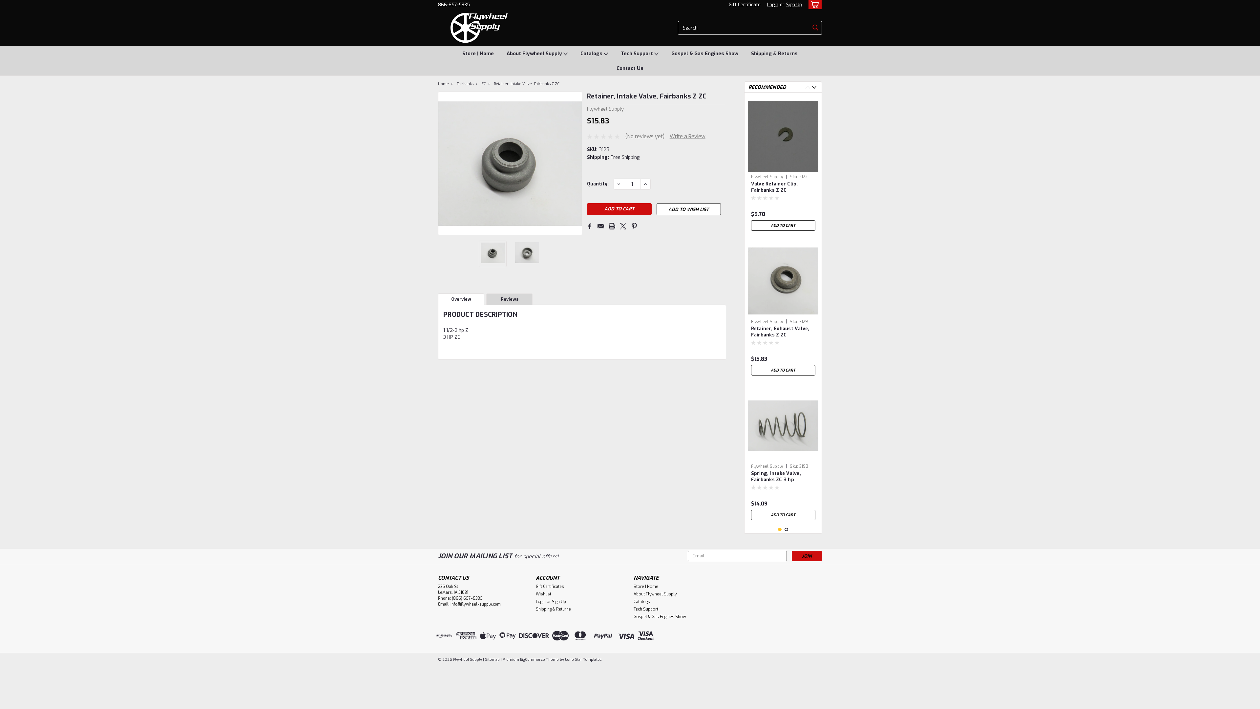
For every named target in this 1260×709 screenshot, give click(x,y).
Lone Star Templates (583, 659)
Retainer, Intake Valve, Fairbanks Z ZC (526, 83)
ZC (483, 83)
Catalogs (592, 53)
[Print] (612, 226)
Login (772, 5)
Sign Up (794, 5)
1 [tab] (780, 529)
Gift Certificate (745, 5)
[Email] (601, 226)
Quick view (783, 456)
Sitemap (492, 659)
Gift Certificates (550, 586)
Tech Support (637, 53)
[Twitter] (623, 226)
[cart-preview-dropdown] (813, 4)
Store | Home (478, 53)
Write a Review (687, 136)
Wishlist (543, 594)
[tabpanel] (783, 166)
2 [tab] (786, 529)
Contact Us (630, 68)
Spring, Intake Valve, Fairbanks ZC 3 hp (776, 476)
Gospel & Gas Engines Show (704, 53)
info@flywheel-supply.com (476, 604)
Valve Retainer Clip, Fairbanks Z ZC (774, 187)
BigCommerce (532, 659)
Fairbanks (465, 83)
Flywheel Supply (767, 177)
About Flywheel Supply (535, 53)
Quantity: (598, 184)
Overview (461, 299)
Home (443, 83)
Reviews (509, 299)
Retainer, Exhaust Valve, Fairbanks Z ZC (780, 332)
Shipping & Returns (774, 53)
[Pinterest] (634, 226)
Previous (444, 163)
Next (576, 163)
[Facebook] (589, 226)
